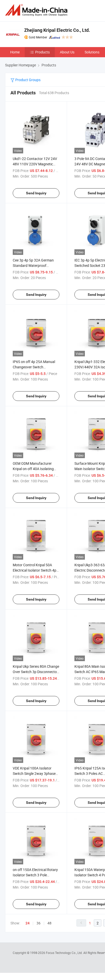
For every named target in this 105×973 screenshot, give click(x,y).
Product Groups (28, 79)
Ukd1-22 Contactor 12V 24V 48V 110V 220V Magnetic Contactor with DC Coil (35, 164)
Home (15, 52)
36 (38, 923)
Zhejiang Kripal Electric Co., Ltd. (57, 30)
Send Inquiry (36, 193)
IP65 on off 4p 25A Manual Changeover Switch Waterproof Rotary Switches (35, 367)
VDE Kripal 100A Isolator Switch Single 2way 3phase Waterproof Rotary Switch (34, 773)
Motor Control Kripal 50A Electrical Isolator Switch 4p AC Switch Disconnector (34, 570)
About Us (67, 52)
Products (42, 52)
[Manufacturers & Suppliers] (37, 10)
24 (27, 923)
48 (49, 923)
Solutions (92, 52)
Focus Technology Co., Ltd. (64, 953)
